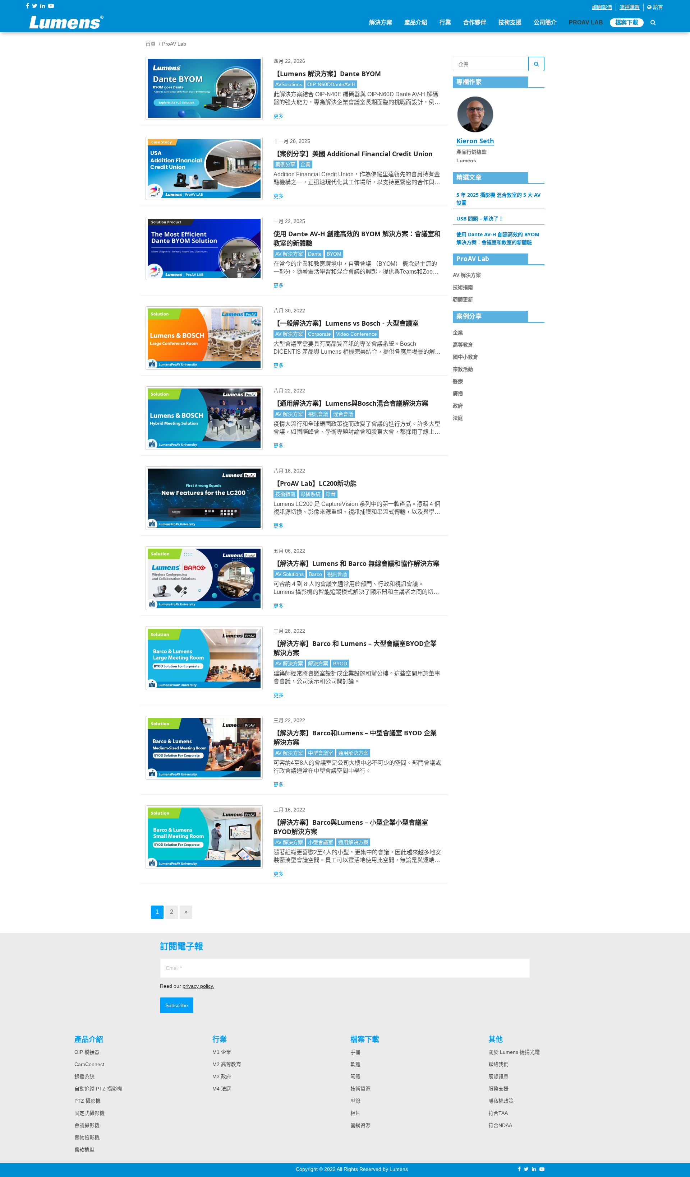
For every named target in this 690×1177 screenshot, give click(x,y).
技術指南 (285, 494)
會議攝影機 (87, 1125)
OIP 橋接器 (87, 1052)
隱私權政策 (501, 1101)
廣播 (458, 393)
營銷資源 (360, 1125)
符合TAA (498, 1113)
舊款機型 (84, 1150)
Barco (315, 574)
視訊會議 (318, 414)
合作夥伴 (474, 22)
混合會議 (343, 414)
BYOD (340, 663)
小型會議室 (320, 842)
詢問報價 (602, 7)
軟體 (355, 1064)
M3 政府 (221, 1076)
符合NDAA (500, 1125)
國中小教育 (465, 357)
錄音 (331, 494)
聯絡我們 (498, 1064)
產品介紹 (415, 22)
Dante (315, 254)
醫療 (458, 381)
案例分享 (285, 164)
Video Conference (356, 334)
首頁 (151, 44)
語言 (657, 7)
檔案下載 (626, 22)
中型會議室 (320, 753)
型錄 (355, 1101)
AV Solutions (289, 574)
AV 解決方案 (289, 254)
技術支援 (509, 22)
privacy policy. (198, 986)
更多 (278, 116)
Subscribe (176, 1005)
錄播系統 (310, 494)
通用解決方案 (353, 753)
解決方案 (380, 22)
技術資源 (360, 1089)
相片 (355, 1113)
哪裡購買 (630, 7)
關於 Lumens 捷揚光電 (514, 1052)
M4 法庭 (221, 1089)
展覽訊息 (498, 1076)
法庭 (458, 418)
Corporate (319, 334)
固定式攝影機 (89, 1113)
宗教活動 (463, 369)
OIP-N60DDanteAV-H (331, 84)
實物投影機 (87, 1137)
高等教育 (463, 345)
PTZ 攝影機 (87, 1101)
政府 (458, 406)
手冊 (355, 1052)
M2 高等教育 (226, 1064)
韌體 (355, 1076)
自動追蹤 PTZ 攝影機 (98, 1089)
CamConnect (89, 1064)
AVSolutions (288, 84)
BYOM (334, 254)
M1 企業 (221, 1052)
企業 (305, 164)
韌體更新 (463, 299)
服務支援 (498, 1089)
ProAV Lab (586, 22)
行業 (445, 22)
